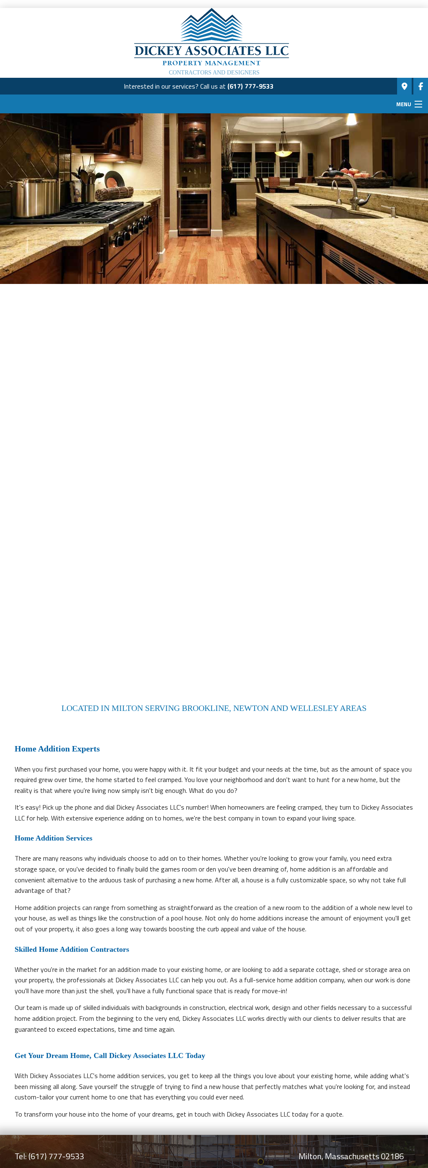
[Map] (404, 87)
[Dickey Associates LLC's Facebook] (420, 87)
